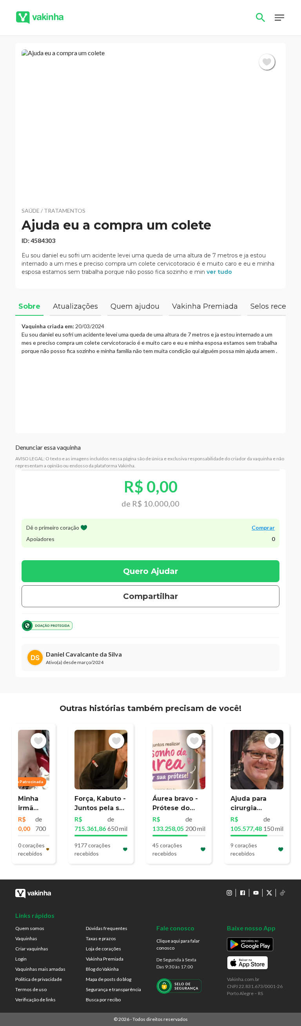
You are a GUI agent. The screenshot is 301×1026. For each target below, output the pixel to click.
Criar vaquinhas (31, 949)
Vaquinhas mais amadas (40, 969)
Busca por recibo (103, 999)
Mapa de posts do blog (108, 979)
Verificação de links (35, 999)
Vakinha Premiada (104, 959)
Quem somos (29, 928)
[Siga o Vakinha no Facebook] (242, 893)
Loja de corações (103, 949)
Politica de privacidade (38, 979)
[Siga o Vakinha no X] (269, 893)
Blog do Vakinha (102, 969)
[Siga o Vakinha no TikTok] (282, 893)
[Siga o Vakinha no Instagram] (229, 893)
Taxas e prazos (101, 938)
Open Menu (279, 17)
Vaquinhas (26, 938)
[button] (150, 124)
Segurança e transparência (113, 989)
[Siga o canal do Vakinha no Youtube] (256, 893)
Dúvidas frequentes (106, 928)
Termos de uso (31, 989)
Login (21, 959)
